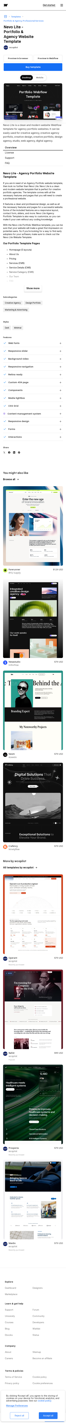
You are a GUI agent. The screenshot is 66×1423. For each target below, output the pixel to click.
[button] (61, 5)
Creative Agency (13, 303)
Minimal (17, 328)
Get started (49, 5)
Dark (7, 328)
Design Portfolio (33, 303)
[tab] (33, 147)
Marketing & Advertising (16, 310)
